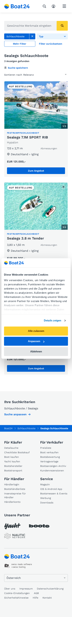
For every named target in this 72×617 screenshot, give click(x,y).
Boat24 (8, 428)
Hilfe (35, 597)
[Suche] (45, 6)
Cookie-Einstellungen (17, 593)
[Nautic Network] (14, 536)
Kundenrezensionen (52, 470)
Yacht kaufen (12, 461)
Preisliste (45, 447)
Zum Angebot (36, 170)
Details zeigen (52, 320)
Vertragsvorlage (49, 461)
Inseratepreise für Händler (15, 495)
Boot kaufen (11, 457)
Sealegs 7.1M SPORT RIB (27, 137)
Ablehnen (36, 351)
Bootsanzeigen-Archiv (53, 466)
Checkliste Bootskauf (17, 452)
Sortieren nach (13, 74)
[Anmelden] (54, 6)
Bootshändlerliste (14, 489)
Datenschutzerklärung (50, 588)
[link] (32, 36)
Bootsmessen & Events (53, 493)
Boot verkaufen (49, 452)
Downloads (46, 502)
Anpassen (34, 341)
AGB (36, 593)
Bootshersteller (13, 466)
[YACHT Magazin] (12, 526)
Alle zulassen (36, 331)
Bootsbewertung (50, 457)
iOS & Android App (51, 489)
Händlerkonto (12, 501)
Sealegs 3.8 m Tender (25, 238)
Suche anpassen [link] (15, 414)
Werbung (45, 498)
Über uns (9, 588)
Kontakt (47, 597)
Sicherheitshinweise (16, 597)
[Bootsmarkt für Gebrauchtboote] (17, 6)
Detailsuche (11, 447)
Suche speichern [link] (18, 67)
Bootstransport (13, 470)
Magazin (45, 484)
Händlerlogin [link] (11, 484)
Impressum (26, 588)
